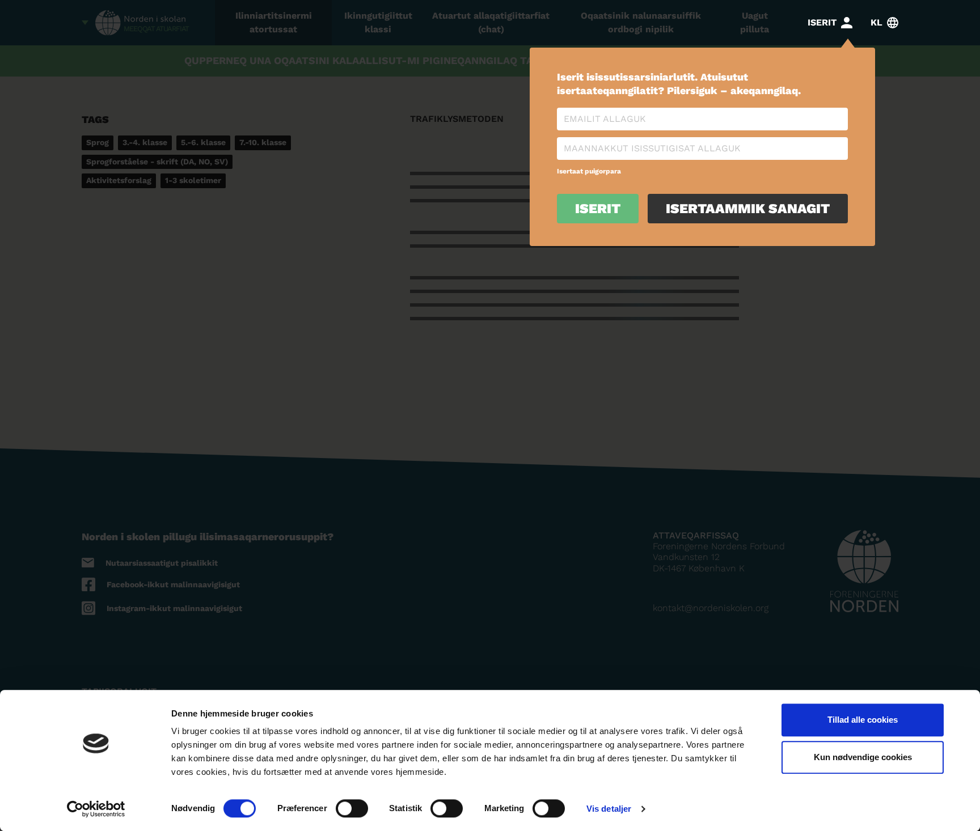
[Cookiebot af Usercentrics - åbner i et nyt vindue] (96, 808)
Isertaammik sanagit (748, 209)
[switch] (352, 808)
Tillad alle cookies (862, 719)
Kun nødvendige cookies (863, 757)
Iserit (597, 209)
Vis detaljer (608, 808)
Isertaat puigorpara (589, 171)
